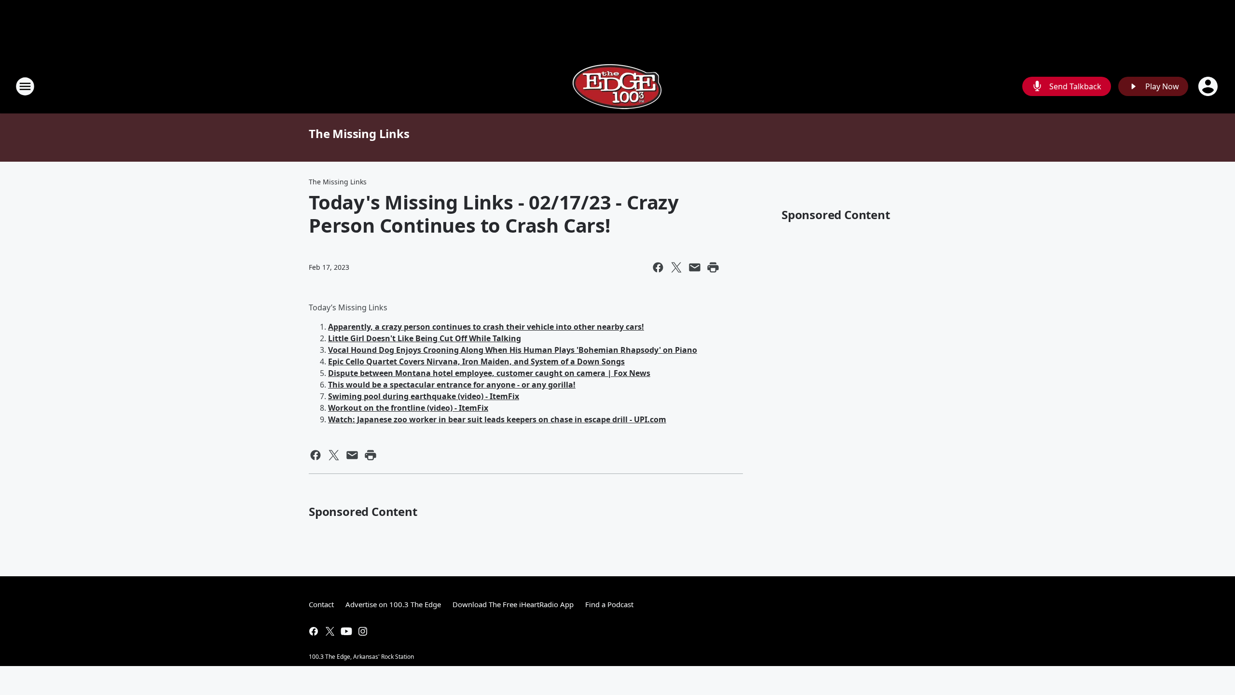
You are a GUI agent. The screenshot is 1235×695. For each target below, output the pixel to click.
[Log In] (1209, 86)
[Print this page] (713, 267)
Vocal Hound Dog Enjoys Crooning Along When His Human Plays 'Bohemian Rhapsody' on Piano (512, 350)
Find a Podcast (609, 604)
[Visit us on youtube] (346, 631)
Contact (321, 604)
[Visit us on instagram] (363, 631)
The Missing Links (359, 133)
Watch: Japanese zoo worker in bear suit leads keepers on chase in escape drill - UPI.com (497, 419)
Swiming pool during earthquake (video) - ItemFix (423, 396)
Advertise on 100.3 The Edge (393, 604)
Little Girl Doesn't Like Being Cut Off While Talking (424, 338)
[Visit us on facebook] (313, 631)
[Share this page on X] (676, 267)
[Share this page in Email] (694, 267)
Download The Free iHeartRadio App (513, 604)
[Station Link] (617, 86)
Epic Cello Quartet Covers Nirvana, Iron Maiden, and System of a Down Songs (476, 361)
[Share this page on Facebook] (658, 267)
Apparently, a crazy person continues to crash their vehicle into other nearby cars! (486, 326)
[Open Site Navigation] (25, 86)
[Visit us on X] (330, 631)
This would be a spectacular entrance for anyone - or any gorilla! (452, 384)
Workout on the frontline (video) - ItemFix (408, 408)
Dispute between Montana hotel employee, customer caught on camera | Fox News (489, 373)
